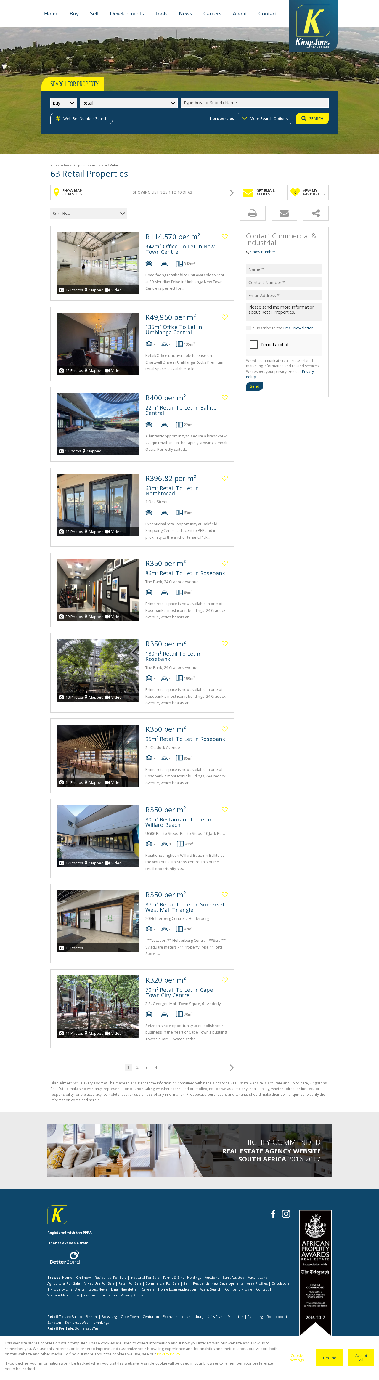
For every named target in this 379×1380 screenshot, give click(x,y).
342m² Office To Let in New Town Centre (180, 249)
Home (67, 1277)
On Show (83, 1277)
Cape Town (130, 1316)
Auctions (212, 1277)
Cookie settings (297, 1358)
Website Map (57, 1295)
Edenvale (170, 1316)
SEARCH (316, 118)
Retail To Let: (59, 1316)
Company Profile (238, 1289)
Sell (186, 1283)
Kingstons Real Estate (90, 165)
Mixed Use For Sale (99, 1283)
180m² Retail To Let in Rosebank (173, 656)
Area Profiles (257, 1283)
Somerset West (77, 1322)
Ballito (77, 1316)
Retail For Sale (130, 1283)
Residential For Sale (110, 1277)
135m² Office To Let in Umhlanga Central (173, 329)
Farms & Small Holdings (182, 1277)
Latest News (97, 1289)
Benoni (92, 1316)
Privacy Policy (132, 1295)
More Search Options (269, 118)
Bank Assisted (233, 1277)
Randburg (255, 1316)
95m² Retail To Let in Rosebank (185, 739)
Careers (148, 1289)
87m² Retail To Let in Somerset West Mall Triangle (185, 907)
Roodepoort (277, 1316)
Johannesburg (192, 1316)
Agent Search (210, 1289)
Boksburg (109, 1316)
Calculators (280, 1283)
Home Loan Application (177, 1289)
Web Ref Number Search (85, 118)
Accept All (361, 1358)
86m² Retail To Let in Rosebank (185, 573)
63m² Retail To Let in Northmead (172, 490)
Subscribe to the (283, 327)
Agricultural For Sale (63, 1283)
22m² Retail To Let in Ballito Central (181, 410)
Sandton (54, 1322)
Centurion (151, 1316)
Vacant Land (257, 1277)
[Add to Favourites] (225, 237)
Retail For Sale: (60, 1328)
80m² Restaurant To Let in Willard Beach (179, 822)
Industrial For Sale (144, 1277)
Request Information (100, 1295)
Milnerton (236, 1316)
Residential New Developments (218, 1283)
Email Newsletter (298, 327)
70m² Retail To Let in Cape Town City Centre (179, 992)
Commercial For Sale (162, 1283)
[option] (269, 1154)
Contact (262, 1289)
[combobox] (255, 103)
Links (76, 1295)
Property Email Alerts (67, 1289)
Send (254, 386)
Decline (329, 1357)
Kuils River (215, 1316)
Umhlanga (101, 1322)
